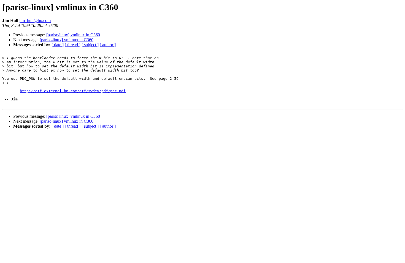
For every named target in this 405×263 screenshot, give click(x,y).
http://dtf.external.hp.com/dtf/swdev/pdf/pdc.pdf (73, 91)
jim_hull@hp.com (35, 20)
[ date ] (58, 44)
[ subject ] (90, 44)
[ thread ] (72, 44)
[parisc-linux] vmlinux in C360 (73, 34)
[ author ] (108, 44)
